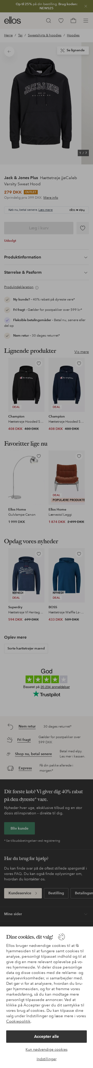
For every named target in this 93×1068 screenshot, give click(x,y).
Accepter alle (46, 1036)
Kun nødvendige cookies (46, 1049)
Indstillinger (47, 1059)
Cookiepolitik (18, 1021)
